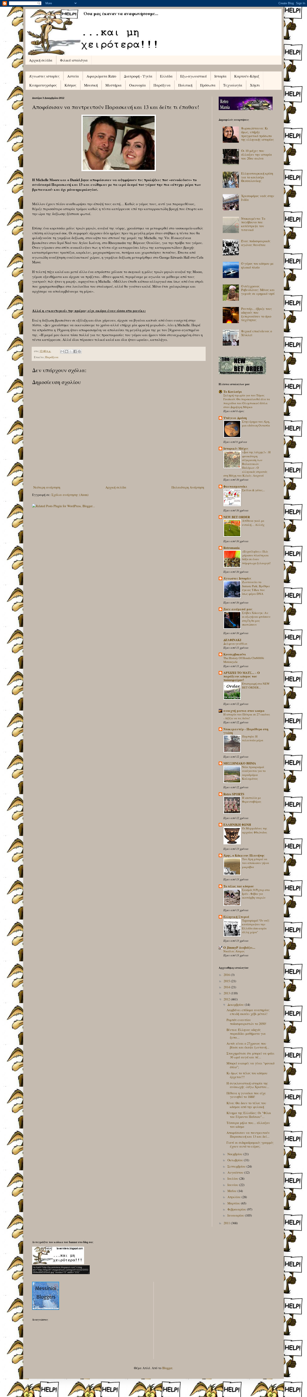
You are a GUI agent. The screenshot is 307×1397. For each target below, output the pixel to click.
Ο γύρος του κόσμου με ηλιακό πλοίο (257, 265)
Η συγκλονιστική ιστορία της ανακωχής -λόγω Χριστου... (248, 1085)
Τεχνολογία (232, 85)
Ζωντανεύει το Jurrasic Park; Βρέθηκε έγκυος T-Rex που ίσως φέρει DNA (256, 588)
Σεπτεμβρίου (237, 1166)
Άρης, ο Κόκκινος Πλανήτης (244, 855)
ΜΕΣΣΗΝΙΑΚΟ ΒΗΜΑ (239, 763)
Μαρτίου (234, 1203)
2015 (227, 981)
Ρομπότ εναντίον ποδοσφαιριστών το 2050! (246, 1022)
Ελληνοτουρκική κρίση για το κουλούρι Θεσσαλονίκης (257, 177)
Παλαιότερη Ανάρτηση (187, 487)
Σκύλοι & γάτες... (253, 490)
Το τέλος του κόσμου (238, 886)
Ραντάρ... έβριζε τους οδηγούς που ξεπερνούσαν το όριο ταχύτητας (256, 314)
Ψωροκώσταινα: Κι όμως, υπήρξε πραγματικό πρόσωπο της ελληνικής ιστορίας (257, 134)
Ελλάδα (166, 76)
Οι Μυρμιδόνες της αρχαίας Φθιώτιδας (254, 830)
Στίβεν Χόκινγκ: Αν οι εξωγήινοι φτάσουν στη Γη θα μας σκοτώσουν (256, 618)
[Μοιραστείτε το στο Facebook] (75, 351)
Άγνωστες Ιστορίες (237, 578)
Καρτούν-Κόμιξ (246, 76)
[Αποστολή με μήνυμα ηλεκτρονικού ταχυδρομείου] (62, 351)
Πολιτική (185, 85)
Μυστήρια (113, 85)
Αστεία (73, 76)
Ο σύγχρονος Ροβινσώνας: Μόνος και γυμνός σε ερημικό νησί (258, 290)
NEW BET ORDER (236, 517)
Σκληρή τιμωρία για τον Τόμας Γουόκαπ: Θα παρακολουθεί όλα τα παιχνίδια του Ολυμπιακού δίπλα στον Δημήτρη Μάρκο (246, 401)
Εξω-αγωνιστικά (193, 76)
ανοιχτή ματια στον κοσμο (243, 710)
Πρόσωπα (208, 85)
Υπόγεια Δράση (235, 417)
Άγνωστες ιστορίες (44, 76)
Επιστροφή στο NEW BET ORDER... (256, 685)
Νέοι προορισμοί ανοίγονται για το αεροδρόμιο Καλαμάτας (254, 773)
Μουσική (91, 85)
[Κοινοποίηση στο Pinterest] (79, 351)
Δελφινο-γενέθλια (235, 644)
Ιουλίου (233, 1178)
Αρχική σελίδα (40, 60)
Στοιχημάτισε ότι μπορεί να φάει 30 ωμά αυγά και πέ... (250, 1055)
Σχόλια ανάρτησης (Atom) (70, 495)
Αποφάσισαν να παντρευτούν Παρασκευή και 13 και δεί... (248, 1134)
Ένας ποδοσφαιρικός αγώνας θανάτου (255, 243)
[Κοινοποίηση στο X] (71, 351)
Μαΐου (232, 1191)
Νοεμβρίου (235, 1154)
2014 (227, 987)
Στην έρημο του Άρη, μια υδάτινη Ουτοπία (256, 423)
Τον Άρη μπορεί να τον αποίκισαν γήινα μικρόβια (255, 863)
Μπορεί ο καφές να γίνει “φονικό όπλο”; (250, 1065)
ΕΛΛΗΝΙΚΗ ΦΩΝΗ (237, 824)
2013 (227, 993)
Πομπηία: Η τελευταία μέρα (252, 738)
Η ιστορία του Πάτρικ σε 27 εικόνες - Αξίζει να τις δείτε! (246, 716)
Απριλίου (234, 1197)
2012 (227, 999)
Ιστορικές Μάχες (235, 448)
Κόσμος (70, 85)
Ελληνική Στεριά (236, 916)
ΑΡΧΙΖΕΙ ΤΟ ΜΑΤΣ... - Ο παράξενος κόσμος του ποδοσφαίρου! (241, 676)
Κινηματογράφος (43, 85)
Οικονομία (137, 85)
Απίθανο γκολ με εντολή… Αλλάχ (253, 522)
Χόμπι (255, 85)
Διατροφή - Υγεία (138, 76)
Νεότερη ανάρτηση (46, 487)
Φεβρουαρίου (237, 1209)
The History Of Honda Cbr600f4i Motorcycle (243, 660)
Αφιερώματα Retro (101, 76)
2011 (227, 1223)
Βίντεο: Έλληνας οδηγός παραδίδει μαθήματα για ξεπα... (246, 1033)
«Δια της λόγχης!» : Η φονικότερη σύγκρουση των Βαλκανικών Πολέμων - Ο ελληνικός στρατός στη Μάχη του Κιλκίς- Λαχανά (247, 464)
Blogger (167, 1368)
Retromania (231, 547)
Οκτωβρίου (235, 1160)
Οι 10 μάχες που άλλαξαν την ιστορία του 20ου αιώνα (256, 154)
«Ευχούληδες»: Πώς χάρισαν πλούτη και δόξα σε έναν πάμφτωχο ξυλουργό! (256, 557)
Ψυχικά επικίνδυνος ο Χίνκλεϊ (256, 333)
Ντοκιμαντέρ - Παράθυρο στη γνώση (245, 731)
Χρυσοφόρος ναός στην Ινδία (257, 198)
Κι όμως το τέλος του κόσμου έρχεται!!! (247, 1075)
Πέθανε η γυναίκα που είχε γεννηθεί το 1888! (246, 1095)
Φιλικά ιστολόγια (74, 60)
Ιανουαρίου (236, 1215)
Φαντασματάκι (235, 486)
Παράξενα (162, 85)
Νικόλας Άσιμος (234, 951)
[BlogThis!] (66, 351)
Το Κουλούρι (232, 391)
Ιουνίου (233, 1185)
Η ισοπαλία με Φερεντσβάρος (251, 800)
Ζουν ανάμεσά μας (237, 609)
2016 (227, 975)
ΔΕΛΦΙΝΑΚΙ (232, 639)
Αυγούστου (235, 1172)
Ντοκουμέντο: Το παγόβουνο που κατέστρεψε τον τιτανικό (253, 224)
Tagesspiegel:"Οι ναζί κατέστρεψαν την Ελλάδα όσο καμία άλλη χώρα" (255, 926)
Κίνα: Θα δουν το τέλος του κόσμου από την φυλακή (246, 1105)
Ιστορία (220, 76)
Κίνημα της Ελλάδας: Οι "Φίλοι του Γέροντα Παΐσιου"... (249, 1115)
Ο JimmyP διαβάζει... (239, 947)
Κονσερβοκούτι (234, 654)
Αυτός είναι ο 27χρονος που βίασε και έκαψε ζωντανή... (248, 1045)
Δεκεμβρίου (236, 1004)
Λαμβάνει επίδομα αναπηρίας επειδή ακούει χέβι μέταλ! (248, 1012)
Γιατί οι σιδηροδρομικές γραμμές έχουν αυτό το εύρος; (250, 1144)
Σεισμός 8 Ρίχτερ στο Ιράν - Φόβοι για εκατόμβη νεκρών (256, 894)
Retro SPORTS (233, 794)
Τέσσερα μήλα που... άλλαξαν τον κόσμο (248, 1125)
